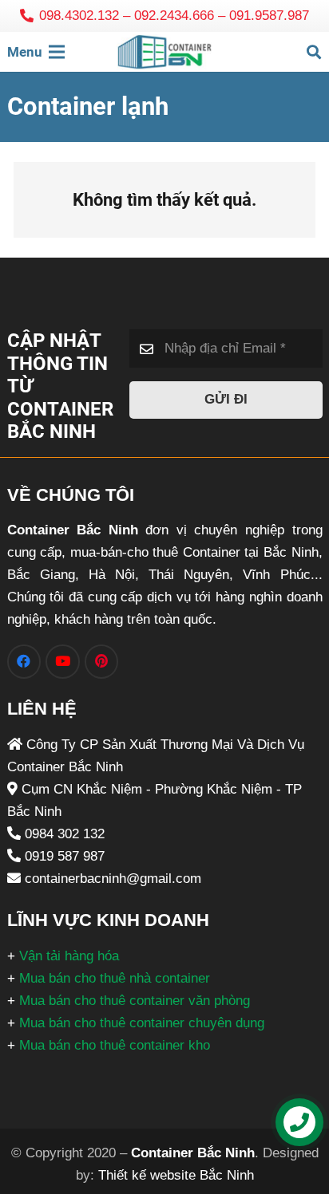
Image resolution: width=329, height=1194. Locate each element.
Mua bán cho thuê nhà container (114, 978)
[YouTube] (63, 661)
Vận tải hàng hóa (69, 955)
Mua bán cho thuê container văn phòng (134, 1000)
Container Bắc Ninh (193, 1153)
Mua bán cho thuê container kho (114, 1045)
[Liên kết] (164, 52)
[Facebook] (24, 661)
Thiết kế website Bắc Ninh (176, 1175)
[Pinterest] (102, 661)
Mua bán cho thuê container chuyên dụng (141, 1022)
